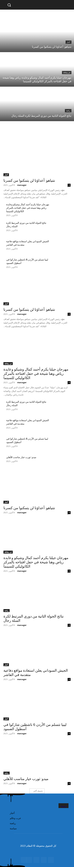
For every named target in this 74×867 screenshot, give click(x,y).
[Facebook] (51, 860)
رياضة (68, 111)
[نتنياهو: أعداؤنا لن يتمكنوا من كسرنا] (37, 35)
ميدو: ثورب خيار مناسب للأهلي (21, 457)
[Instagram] (43, 860)
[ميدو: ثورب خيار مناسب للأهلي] (60, 462)
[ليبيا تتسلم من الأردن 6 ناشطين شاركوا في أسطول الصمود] (60, 265)
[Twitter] (36, 860)
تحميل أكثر (38, 790)
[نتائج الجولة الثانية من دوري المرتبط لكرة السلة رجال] (37, 104)
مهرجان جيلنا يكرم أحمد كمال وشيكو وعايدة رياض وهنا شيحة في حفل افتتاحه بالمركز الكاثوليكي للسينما (27, 208)
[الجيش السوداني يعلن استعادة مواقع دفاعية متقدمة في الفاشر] (60, 247)
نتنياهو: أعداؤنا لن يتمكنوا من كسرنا (29, 180)
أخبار (68, 42)
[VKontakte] (29, 860)
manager (22, 185)
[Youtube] (23, 860)
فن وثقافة (66, 72)
